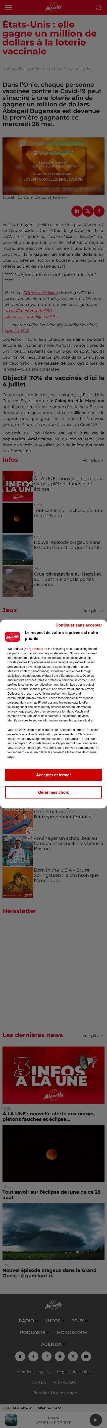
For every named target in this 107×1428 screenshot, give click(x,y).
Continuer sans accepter (78, 625)
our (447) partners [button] (31, 648)
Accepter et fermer (53, 775)
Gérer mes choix (53, 792)
